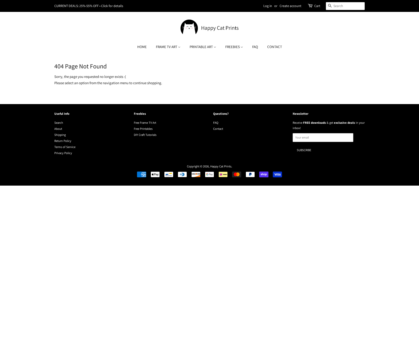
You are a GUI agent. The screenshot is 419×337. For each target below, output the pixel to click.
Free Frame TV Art (145, 123)
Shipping (60, 135)
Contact (274, 46)
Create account (290, 6)
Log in (267, 6)
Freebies (233, 46)
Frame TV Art (167, 46)
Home (142, 46)
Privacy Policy (63, 153)
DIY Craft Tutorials (145, 135)
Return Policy (62, 141)
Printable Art (202, 46)
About (58, 129)
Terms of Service (64, 147)
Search (58, 123)
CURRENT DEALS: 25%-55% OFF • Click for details (88, 6)
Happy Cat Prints (220, 166)
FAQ (255, 46)
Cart (317, 6)
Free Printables (143, 129)
